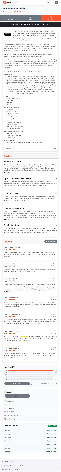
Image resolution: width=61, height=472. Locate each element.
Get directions (17, 396)
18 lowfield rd (11, 408)
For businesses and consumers (12, 466)
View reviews (17, 383)
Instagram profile (13, 419)
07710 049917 (11, 412)
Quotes (50, 20)
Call (30, 20)
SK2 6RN (10, 405)
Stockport (8, 12)
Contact (8, 149)
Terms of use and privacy (10, 470)
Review (10, 20)
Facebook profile (12, 415)
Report (55, 249)
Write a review (44, 383)
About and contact (8, 461)
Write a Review (50, 242)
